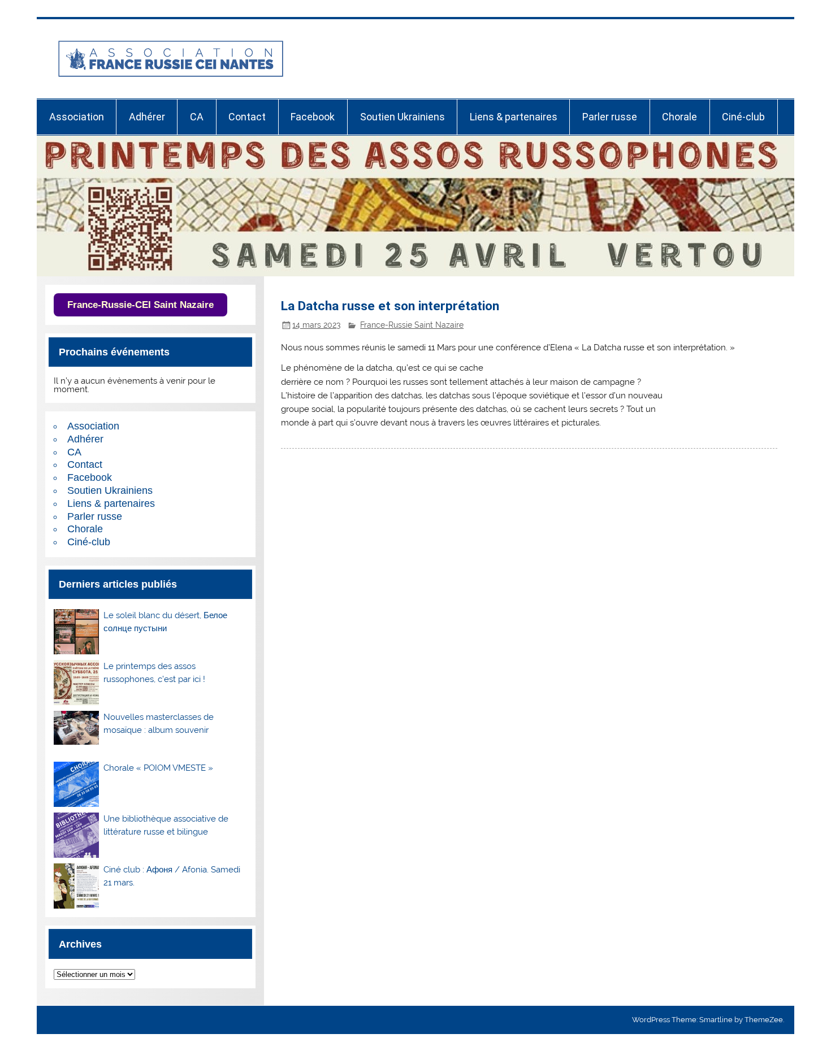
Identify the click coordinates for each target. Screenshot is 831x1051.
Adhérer (147, 117)
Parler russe (609, 117)
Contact (247, 117)
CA (197, 117)
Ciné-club (743, 117)
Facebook (313, 117)
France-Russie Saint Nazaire (412, 324)
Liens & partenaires (513, 117)
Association (76, 117)
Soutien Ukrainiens (402, 117)
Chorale (679, 117)
